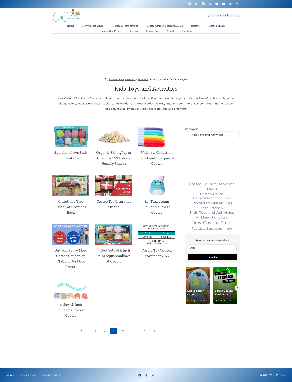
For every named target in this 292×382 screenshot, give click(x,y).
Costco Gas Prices (110, 31)
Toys (228, 229)
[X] (146, 375)
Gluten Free (222, 203)
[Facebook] (189, 4)
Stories (133, 31)
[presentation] (70, 136)
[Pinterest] (210, 4)
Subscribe (212, 257)
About (170, 31)
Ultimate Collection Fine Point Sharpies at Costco (157, 158)
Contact (187, 31)
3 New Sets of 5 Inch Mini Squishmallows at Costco (113, 255)
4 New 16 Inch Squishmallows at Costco (71, 310)
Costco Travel (217, 25)
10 (132, 331)
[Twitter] (196, 4)
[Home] (105, 79)
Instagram (152, 31)
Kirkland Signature (212, 217)
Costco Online (212, 194)
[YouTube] (223, 4)
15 (145, 331)
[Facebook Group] (216, 4)
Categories (192, 129)
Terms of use (28, 375)
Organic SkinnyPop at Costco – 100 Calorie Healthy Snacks (113, 158)
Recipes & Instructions (125, 25)
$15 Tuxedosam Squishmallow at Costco (157, 207)
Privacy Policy (52, 375)
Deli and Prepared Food (212, 198)
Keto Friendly (212, 208)
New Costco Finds (92, 25)
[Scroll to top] (284, 370)
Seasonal (215, 228)
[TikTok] (237, 4)
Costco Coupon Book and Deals (164, 25)
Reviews (196, 25)
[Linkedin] (230, 4)
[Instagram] (203, 4)
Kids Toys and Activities (212, 212)
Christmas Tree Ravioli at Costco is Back (70, 207)
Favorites (200, 203)
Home (70, 25)
